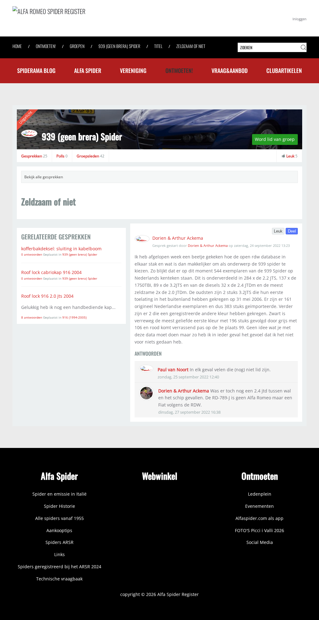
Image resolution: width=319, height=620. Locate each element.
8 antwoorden (32, 317)
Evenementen (259, 506)
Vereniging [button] (133, 70)
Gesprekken (34, 156)
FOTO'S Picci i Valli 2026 (259, 530)
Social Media (259, 542)
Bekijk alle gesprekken (43, 177)
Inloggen (300, 19)
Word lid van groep (275, 139)
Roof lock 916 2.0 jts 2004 (47, 296)
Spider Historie (59, 506)
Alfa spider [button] (87, 70)
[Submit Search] (303, 47)
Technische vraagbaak (59, 579)
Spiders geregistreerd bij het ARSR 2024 (59, 567)
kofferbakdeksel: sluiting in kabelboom (61, 249)
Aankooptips (59, 530)
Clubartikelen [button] (284, 70)
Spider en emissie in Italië (59, 494)
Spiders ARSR (59, 542)
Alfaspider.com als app (259, 518)
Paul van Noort (173, 369)
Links (59, 554)
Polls (62, 156)
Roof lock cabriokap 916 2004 (51, 272)
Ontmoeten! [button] (179, 70)
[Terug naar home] (105, 18)
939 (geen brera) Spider (82, 136)
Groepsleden (90, 156)
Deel (292, 231)
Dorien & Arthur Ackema (177, 238)
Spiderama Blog (36, 70)
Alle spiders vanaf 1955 (59, 518)
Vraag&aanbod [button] (230, 70)
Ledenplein (259, 494)
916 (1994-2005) (74, 317)
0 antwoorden (32, 254)
